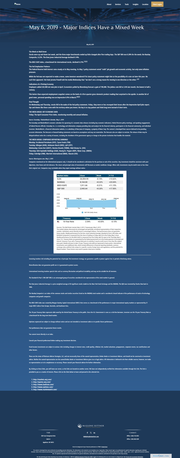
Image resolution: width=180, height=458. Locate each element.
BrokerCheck (104, 447)
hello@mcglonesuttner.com (91, 437)
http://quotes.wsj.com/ (42, 382)
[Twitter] (90, 432)
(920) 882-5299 (135, 439)
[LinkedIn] (94, 432)
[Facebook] (87, 432)
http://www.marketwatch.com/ (45, 389)
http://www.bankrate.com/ (43, 384)
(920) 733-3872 (135, 436)
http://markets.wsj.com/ (42, 379)
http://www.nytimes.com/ (43, 387)
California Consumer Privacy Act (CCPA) (84, 457)
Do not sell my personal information (134, 457)
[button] (109, 4)
